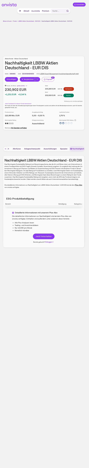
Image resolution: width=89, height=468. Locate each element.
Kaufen (68, 95)
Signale (49, 79)
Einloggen (48, 242)
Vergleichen (29, 79)
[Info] (75, 120)
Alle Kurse (17, 149)
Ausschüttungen (50, 149)
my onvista (35, 11)
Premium (45, 11)
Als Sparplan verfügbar (19, 128)
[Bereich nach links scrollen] (5, 148)
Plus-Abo (78, 185)
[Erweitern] (37, 79)
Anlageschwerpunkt (32, 149)
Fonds (15, 21)
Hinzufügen (11, 79)
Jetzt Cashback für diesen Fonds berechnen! (18, 103)
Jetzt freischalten (44, 236)
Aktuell (26, 11)
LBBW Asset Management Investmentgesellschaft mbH (59, 74)
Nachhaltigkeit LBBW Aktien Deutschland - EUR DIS (57, 21)
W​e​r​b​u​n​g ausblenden (51, 38)
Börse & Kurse (7, 21)
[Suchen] (67, 11)
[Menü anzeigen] (20, 11)
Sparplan (63, 149)
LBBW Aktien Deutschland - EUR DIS (29, 21)
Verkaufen (68, 89)
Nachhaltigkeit (78, 149)
